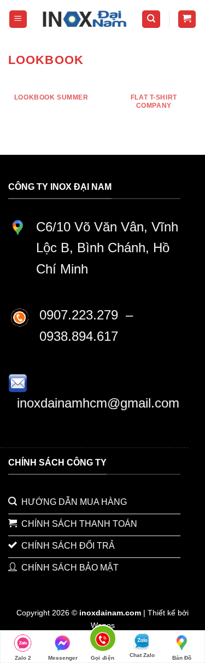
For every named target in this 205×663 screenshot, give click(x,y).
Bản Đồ (181, 658)
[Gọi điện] (102, 640)
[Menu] (18, 19)
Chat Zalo (142, 655)
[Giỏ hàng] (187, 19)
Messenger (63, 658)
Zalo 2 (23, 658)
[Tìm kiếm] (151, 19)
